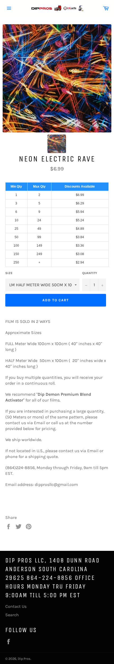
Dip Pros (24, 659)
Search (12, 614)
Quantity (89, 273)
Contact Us (16, 606)
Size (8, 273)
